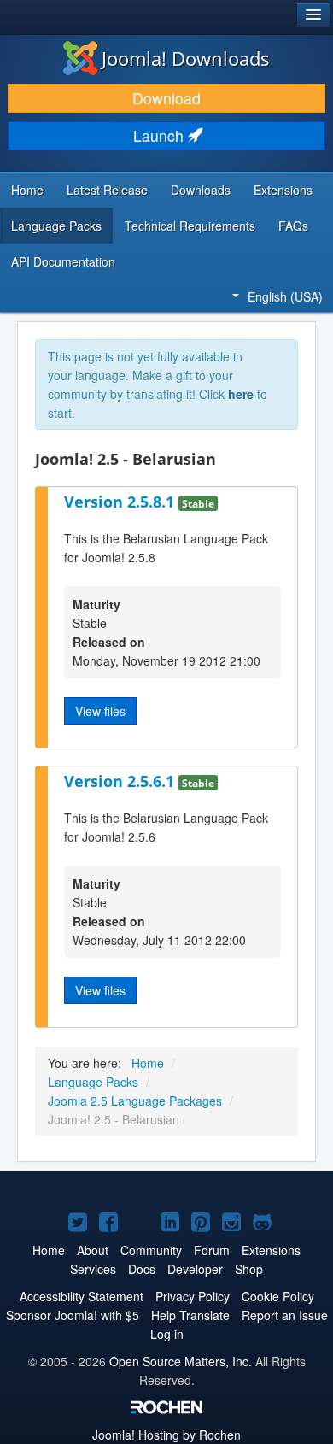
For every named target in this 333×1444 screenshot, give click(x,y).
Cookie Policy (278, 1296)
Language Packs (56, 225)
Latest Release (107, 189)
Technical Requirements (190, 225)
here (241, 393)
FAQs (293, 225)
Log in (167, 1333)
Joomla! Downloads (186, 58)
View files (100, 710)
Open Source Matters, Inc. (180, 1361)
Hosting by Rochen (166, 1434)
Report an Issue (285, 1315)
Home (27, 189)
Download (166, 98)
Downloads (201, 189)
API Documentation (63, 261)
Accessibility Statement (81, 1296)
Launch (160, 135)
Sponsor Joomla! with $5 (72, 1315)
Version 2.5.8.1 (121, 501)
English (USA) (285, 296)
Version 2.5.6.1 (121, 781)
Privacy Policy (192, 1296)
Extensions (283, 189)
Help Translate (190, 1315)
